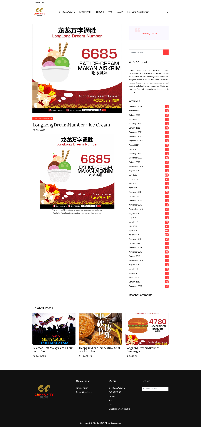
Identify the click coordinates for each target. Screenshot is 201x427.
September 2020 (136, 166)
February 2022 (135, 123)
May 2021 (133, 149)
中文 (110, 12)
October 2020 (134, 162)
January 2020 (134, 196)
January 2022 (134, 128)
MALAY (120, 12)
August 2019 (134, 213)
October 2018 (134, 256)
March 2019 (134, 235)
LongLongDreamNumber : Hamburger (142, 349)
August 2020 (134, 171)
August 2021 (134, 145)
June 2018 (133, 269)
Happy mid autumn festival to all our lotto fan (99, 349)
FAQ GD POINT (85, 12)
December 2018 (135, 248)
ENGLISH (100, 12)
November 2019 (135, 205)
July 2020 (133, 175)
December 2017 (135, 286)
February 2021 (135, 154)
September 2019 (136, 209)
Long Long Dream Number (138, 12)
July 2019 (133, 218)
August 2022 (134, 119)
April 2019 (133, 230)
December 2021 (135, 132)
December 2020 (135, 158)
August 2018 (134, 265)
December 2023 (135, 106)
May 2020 (133, 183)
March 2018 (134, 277)
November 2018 (135, 252)
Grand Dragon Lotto (149, 33)
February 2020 (135, 192)
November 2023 (135, 111)
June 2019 (133, 222)
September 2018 (136, 260)
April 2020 (133, 188)
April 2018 (133, 273)
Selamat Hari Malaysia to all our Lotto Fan (52, 349)
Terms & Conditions (84, 392)
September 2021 (136, 141)
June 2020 (133, 179)
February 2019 (135, 239)
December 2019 (135, 200)
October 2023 (134, 115)
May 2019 (133, 226)
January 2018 (134, 282)
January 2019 (134, 243)
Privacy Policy (82, 388)
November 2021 (135, 136)
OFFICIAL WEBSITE (67, 12)
